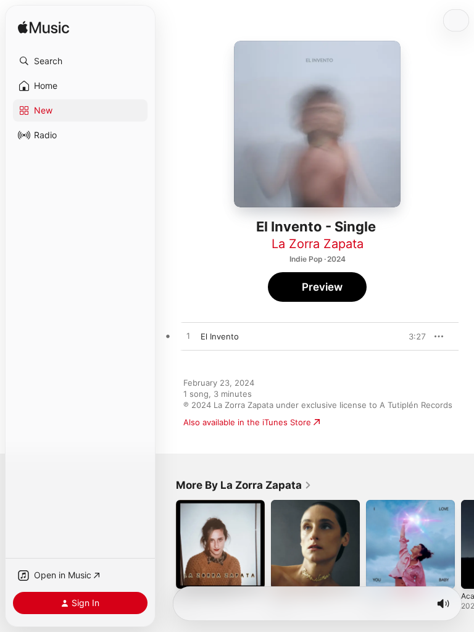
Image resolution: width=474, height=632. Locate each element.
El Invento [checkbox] (220, 336)
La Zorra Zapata (318, 243)
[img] (43, 28)
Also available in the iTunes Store (247, 422)
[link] (244, 485)
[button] (80, 61)
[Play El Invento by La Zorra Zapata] (188, 336)
